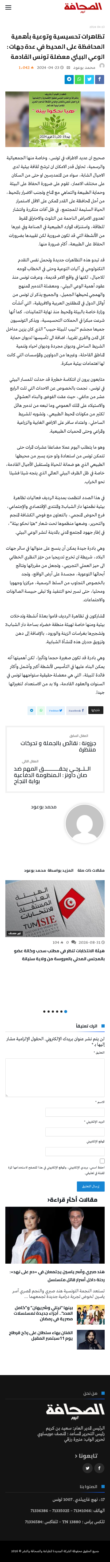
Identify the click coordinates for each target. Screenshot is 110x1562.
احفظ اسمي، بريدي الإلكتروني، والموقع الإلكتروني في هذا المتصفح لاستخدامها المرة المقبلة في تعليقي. (56, 1170)
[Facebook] (99, 1468)
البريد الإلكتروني (94, 1122)
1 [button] (65, 1011)
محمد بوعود (84, 67)
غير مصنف (15, 933)
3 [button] (57, 1011)
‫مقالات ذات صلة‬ (91, 871)
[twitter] (89, 81)
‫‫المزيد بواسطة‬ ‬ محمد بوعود (48, 871)
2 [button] (61, 1011)
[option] (55, 921)
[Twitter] (87, 1468)
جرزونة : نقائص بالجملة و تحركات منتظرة (58, 743)
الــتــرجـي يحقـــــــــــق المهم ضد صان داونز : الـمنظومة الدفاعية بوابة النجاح (52, 772)
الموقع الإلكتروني (96, 1141)
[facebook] (99, 81)
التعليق (99, 1053)
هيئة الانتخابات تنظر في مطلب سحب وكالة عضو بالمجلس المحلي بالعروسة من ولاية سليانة (59, 955)
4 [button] (53, 1011)
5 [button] (49, 1011)
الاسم (100, 1102)
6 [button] (44, 1011)
